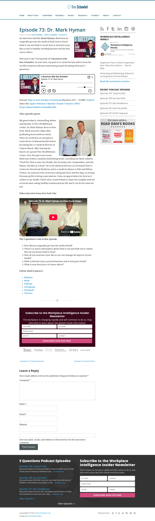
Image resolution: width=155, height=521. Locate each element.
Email (60, 103)
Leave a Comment (51, 35)
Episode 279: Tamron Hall (112, 93)
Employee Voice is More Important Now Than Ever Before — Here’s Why (117, 65)
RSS (77, 103)
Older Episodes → (27, 499)
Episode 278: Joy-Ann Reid (112, 98)
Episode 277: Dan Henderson (114, 103)
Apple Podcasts (38, 103)
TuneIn (69, 103)
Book (26, 280)
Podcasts (63, 35)
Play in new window (38, 100)
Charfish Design (35, 516)
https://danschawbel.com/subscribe (37, 107)
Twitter (28, 293)
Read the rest (58, 471)
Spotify (51, 103)
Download (56, 100)
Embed (90, 100)
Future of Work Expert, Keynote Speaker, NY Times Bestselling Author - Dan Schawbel (77, 7)
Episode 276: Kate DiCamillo (113, 108)
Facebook (29, 290)
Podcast (28, 284)
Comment (25, 380)
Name (23, 404)
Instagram (29, 287)
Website (28, 277)
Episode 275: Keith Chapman (114, 113)
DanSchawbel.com (43, 513)
